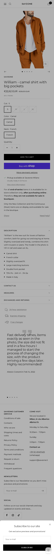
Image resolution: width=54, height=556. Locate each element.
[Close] (50, 524)
